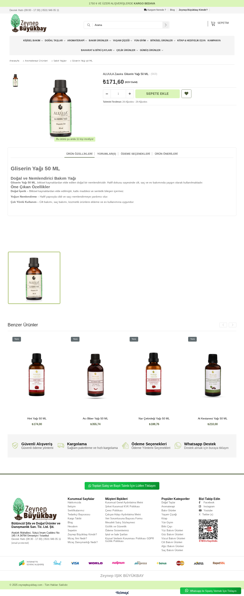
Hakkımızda (74, 502)
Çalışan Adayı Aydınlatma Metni (123, 514)
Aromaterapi (75, 40)
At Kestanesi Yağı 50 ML (192, 418)
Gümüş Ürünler (150, 50)
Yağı (99, 467)
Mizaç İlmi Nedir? (77, 538)
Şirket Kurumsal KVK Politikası (122, 506)
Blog (172, 10)
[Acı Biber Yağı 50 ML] (75, 374)
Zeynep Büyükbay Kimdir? (193, 10)
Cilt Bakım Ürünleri (171, 542)
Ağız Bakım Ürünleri (172, 546)
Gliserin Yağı (19, 467)
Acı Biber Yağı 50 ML (75, 418)
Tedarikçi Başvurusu (79, 514)
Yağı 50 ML (114, 467)
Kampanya (214, 40)
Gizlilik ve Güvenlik (116, 526)
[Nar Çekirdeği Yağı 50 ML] (134, 374)
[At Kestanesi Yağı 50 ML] (192, 374)
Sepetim (72, 530)
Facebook (209, 502)
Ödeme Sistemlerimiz (117, 530)
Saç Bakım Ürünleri (172, 550)
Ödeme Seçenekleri (135, 153)
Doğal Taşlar (54, 40)
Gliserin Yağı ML (59, 467)
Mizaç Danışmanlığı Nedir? (83, 542)
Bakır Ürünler (98, 40)
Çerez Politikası (114, 510)
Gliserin (10, 467)
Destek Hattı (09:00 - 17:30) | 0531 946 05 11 (34, 10)
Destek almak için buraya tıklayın (206, 447)
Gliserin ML (92, 467)
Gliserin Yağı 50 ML (45, 467)
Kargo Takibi (74, 518)
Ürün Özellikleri (79, 153)
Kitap (164, 518)
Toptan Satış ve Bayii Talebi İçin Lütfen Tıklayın (124, 485)
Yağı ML (122, 467)
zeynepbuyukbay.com (30, 584)
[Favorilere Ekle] (186, 93)
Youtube (208, 510)
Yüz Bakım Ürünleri (172, 530)
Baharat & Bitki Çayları (96, 50)
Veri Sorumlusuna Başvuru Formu (123, 518)
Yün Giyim (140, 40)
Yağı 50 (106, 467)
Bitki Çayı (166, 526)
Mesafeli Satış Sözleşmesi (120, 522)
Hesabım (73, 526)
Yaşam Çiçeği (121, 40)
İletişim (72, 506)
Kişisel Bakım (31, 40)
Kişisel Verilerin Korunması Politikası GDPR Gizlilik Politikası (129, 540)
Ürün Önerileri (166, 153)
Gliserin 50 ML (81, 467)
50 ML (130, 467)
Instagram (209, 506)
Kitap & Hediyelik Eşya (191, 40)
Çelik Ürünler (125, 50)
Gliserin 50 (70, 467)
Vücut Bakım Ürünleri (173, 538)
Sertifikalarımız (76, 510)
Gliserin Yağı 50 (31, 467)
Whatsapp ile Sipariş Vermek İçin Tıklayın (212, 591)
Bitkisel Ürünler (161, 40)
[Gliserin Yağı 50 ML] (34, 278)
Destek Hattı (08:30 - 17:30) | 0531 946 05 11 (36, 539)
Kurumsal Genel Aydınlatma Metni (124, 502)
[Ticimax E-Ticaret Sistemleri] (122, 593)
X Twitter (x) (206, 514)
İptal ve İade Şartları (116, 534)
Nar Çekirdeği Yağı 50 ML (134, 418)
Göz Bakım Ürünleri (172, 534)
